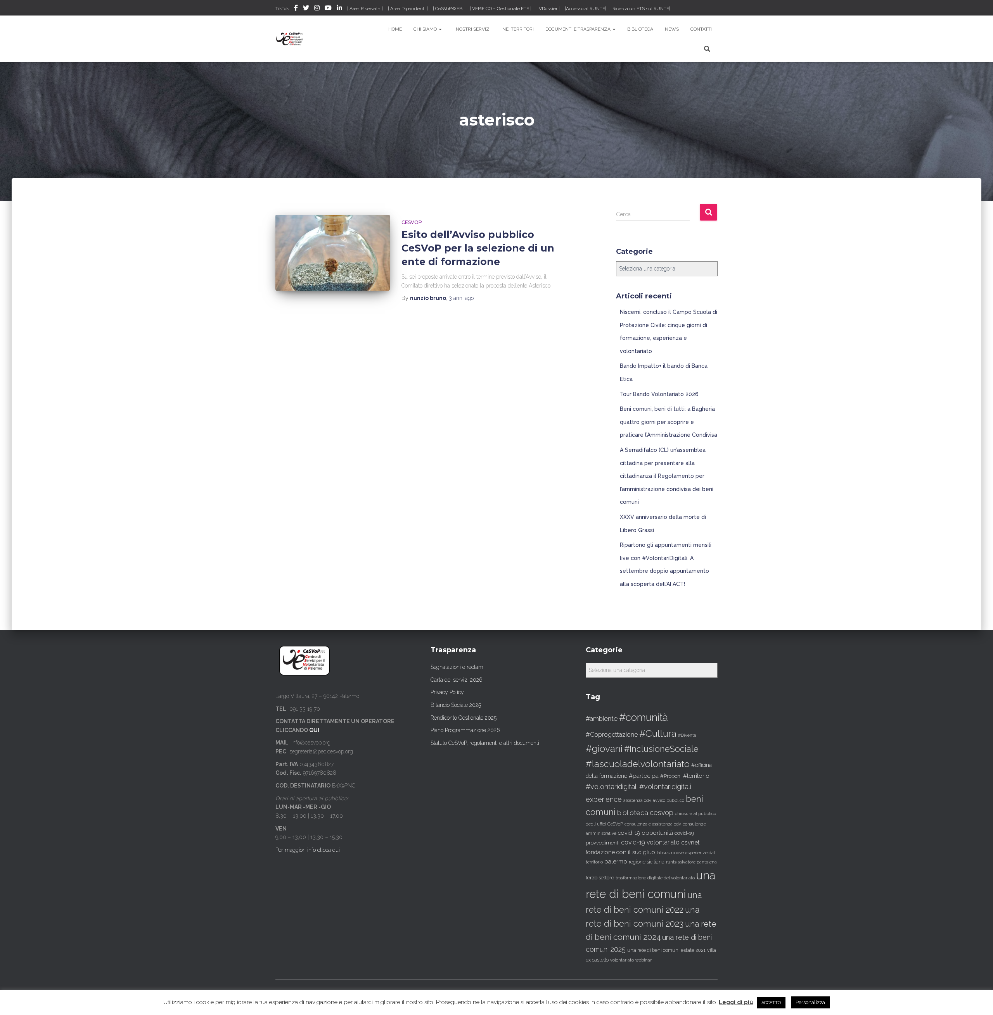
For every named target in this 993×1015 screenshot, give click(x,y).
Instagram (317, 9)
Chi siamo (425, 29)
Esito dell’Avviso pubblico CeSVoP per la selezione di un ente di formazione (477, 248)
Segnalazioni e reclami (457, 667)
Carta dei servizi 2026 (457, 680)
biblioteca (632, 813)
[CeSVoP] (290, 38)
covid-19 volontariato (650, 842)
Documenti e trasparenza (578, 29)
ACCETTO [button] (771, 1002)
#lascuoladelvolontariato (638, 763)
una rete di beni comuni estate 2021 (666, 950)
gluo (649, 852)
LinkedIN (339, 9)
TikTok (282, 8)
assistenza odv (637, 800)
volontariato (622, 960)
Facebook (296, 9)
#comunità (643, 717)
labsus (663, 852)
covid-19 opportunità (645, 832)
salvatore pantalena (697, 862)
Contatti (701, 29)
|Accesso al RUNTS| (585, 8)
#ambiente (602, 718)
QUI (314, 730)
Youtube (328, 9)
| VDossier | (548, 8)
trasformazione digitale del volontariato (655, 878)
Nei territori (518, 29)
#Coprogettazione (612, 734)
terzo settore (600, 878)
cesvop (661, 812)
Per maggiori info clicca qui (307, 850)
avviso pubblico (668, 800)
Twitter (306, 9)
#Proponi (671, 776)
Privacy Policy (447, 692)
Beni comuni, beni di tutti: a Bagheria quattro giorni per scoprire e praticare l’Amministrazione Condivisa (668, 422)
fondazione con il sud (614, 852)
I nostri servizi (472, 29)
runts (671, 862)
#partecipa (644, 775)
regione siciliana (646, 862)
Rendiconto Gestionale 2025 (463, 718)
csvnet (690, 842)
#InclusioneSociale (661, 749)
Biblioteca (640, 29)
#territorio (696, 775)
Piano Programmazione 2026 (465, 730)
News (672, 29)
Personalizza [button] (810, 1002)
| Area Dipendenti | (408, 8)
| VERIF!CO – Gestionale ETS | (500, 8)
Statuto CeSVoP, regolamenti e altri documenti (485, 743)
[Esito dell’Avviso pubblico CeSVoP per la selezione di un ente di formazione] (332, 253)
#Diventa (687, 735)
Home (395, 29)
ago (461, 298)
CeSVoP (411, 222)
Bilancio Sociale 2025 (456, 705)
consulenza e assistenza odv (653, 824)
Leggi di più (736, 1002)
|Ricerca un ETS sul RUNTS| (640, 8)
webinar (643, 960)
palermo (615, 861)
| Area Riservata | (365, 8)
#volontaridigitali (612, 786)
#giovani (604, 748)
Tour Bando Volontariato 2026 (659, 394)
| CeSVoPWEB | (449, 8)
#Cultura (657, 733)
